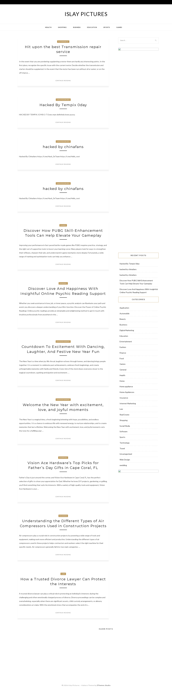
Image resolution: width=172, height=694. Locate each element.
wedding (123, 465)
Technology (125, 443)
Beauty (123, 319)
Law (63, 574)
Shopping (62, 27)
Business (77, 27)
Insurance (124, 398)
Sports (106, 27)
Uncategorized (63, 99)
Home (122, 381)
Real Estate (124, 414)
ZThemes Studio (103, 685)
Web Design (125, 459)
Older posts (106, 629)
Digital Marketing (127, 330)
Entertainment (63, 341)
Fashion (123, 347)
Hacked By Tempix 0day (63, 105)
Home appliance (126, 386)
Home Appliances (127, 392)
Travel (122, 448)
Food (122, 358)
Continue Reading (63, 80)
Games (119, 27)
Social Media (125, 426)
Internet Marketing (128, 403)
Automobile (63, 41)
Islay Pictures (86, 14)
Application (124, 308)
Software (123, 431)
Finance (123, 353)
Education (92, 27)
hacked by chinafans (63, 147)
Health (48, 27)
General (63, 283)
